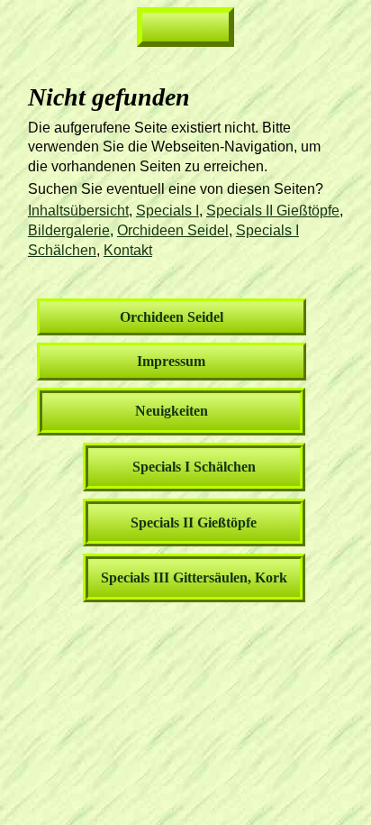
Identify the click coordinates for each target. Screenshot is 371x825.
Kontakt (128, 250)
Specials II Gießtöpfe (272, 210)
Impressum (171, 361)
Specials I (167, 210)
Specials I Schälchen (194, 466)
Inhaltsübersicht (78, 210)
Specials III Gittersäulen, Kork (194, 577)
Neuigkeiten (171, 410)
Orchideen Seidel (173, 230)
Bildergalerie (69, 230)
